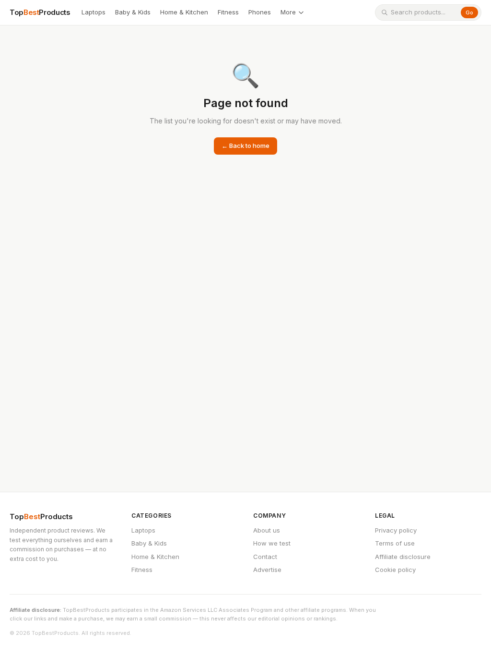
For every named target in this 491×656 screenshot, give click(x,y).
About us (266, 530)
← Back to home (245, 145)
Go (469, 12)
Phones (259, 12)
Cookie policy (395, 569)
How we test (272, 543)
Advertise (267, 569)
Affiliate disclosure (403, 556)
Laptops (93, 12)
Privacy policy (396, 530)
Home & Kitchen (184, 12)
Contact (265, 556)
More (288, 12)
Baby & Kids (133, 12)
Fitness (228, 12)
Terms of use (395, 543)
